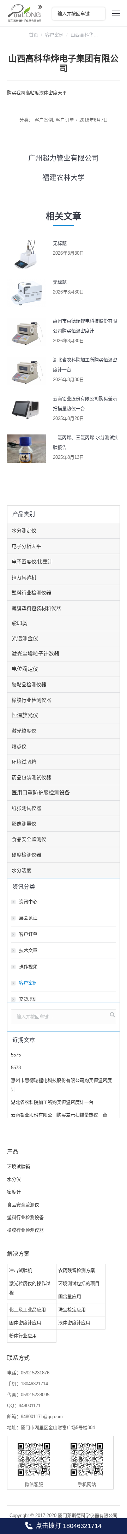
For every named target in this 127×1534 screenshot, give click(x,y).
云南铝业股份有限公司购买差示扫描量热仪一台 (85, 403)
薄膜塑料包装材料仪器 (36, 608)
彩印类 (20, 623)
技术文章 (28, 950)
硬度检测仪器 (26, 855)
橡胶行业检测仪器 (31, 700)
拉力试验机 (24, 577)
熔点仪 (19, 746)
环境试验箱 (24, 762)
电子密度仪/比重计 (32, 561)
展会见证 (28, 917)
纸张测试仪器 (26, 808)
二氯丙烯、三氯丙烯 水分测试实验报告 (86, 442)
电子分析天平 (26, 546)
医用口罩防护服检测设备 (41, 792)
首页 (33, 34)
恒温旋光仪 (25, 715)
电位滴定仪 (25, 669)
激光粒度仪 (24, 731)
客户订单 (65, 120)
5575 (16, 1055)
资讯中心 (28, 901)
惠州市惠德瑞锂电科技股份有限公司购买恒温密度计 (85, 325)
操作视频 (28, 966)
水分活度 (21, 870)
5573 (16, 1067)
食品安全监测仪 (29, 839)
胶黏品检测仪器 (29, 684)
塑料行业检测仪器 (31, 593)
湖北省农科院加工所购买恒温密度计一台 (85, 364)
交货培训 (28, 999)
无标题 (60, 243)
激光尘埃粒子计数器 (35, 654)
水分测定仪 (24, 530)
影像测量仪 (24, 824)
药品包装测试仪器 (31, 777)
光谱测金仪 (25, 638)
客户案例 (54, 34)
